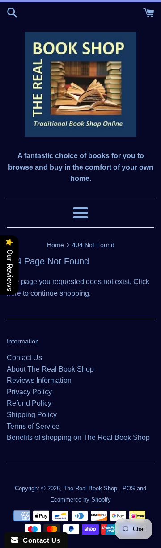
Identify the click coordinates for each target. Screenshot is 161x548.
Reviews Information (39, 380)
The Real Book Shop (91, 488)
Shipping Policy (32, 414)
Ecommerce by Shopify (80, 499)
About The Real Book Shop (50, 369)
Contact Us (24, 357)
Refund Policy (29, 403)
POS (129, 488)
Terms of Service (33, 426)
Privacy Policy (29, 392)
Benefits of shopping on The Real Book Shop (78, 437)
